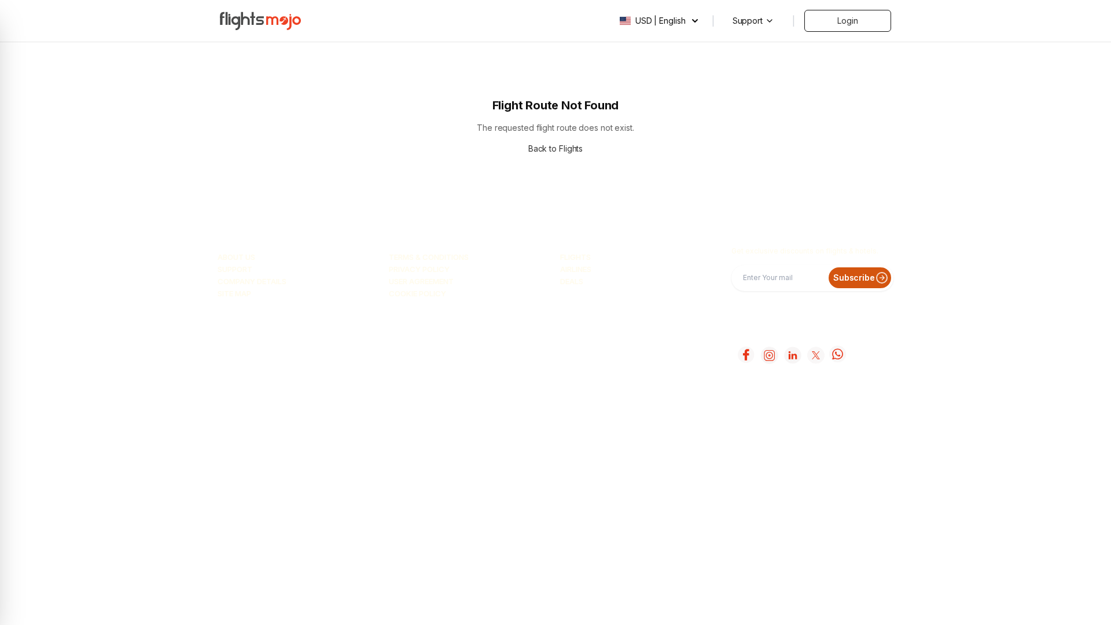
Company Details (252, 281)
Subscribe (854, 277)
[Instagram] (768, 355)
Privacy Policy (419, 269)
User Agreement (421, 281)
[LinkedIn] (791, 355)
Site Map (234, 293)
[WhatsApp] (838, 355)
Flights (575, 257)
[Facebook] (745, 355)
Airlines (575, 269)
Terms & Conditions (429, 257)
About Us (236, 257)
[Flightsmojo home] (260, 20)
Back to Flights (555, 148)
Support (235, 269)
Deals (571, 281)
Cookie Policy (417, 293)
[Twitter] (815, 355)
